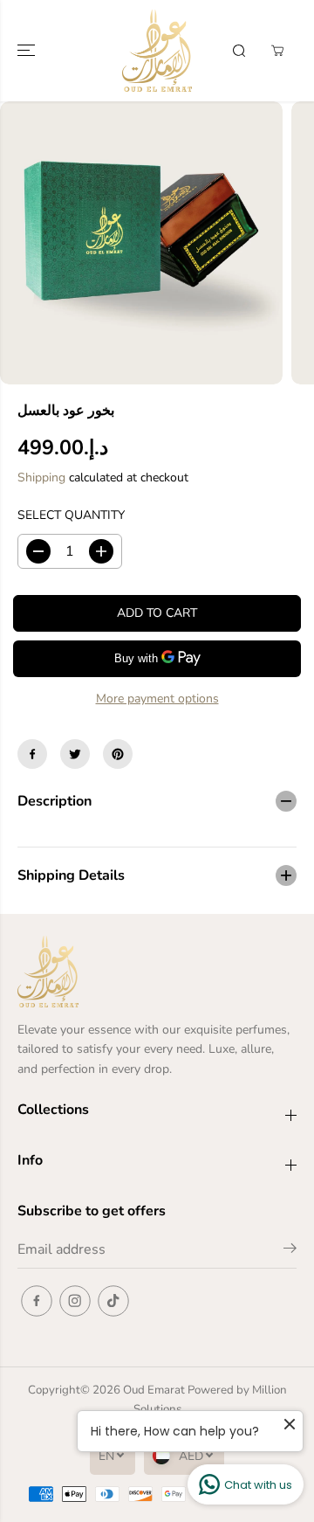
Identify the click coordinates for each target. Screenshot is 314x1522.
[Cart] (277, 50)
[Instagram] (75, 1301)
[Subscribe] (290, 1251)
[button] (27, 51)
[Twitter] (75, 754)
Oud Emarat (154, 1390)
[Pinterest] (118, 754)
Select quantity (71, 515)
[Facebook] (32, 754)
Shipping (41, 477)
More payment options (157, 698)
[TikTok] (113, 1301)
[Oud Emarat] (157, 51)
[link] (157, 971)
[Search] (239, 50)
